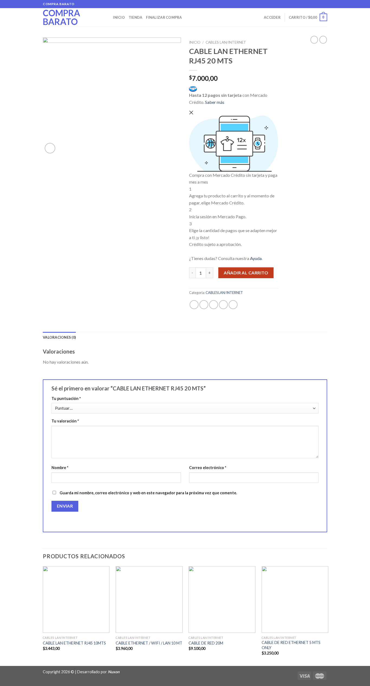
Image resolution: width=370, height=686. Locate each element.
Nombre (59, 467)
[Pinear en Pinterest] (223, 304)
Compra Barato (61, 17)
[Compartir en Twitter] (203, 304)
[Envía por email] (213, 304)
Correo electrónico (207, 467)
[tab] (59, 337)
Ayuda (256, 258)
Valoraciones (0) (59, 337)
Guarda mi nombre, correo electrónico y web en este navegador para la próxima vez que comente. (148, 493)
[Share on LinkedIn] (233, 304)
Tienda (135, 17)
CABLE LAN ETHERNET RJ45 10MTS (74, 643)
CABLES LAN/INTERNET (226, 42)
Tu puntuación (66, 398)
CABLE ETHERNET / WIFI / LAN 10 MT (149, 643)
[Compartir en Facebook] (194, 304)
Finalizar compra (164, 17)
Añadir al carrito (246, 272)
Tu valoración (65, 421)
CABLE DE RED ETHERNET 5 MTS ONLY (291, 645)
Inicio (119, 17)
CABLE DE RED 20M (206, 643)
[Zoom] (50, 148)
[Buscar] (107, 17)
